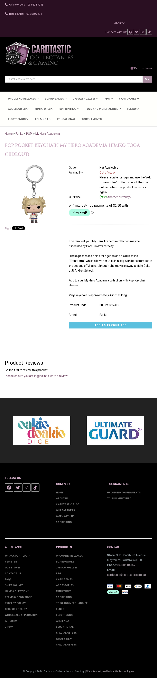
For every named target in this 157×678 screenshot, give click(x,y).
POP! (29, 133)
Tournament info (119, 498)
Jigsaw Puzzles (84, 98)
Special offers (66, 644)
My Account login (17, 555)
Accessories (17, 108)
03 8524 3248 (35, 4)
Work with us (65, 516)
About (118, 23)
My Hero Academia (47, 133)
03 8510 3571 (34, 13)
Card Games (128, 98)
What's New (64, 638)
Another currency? (119, 197)
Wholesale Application (21, 615)
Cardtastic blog (68, 504)
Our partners (65, 510)
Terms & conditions (18, 597)
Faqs (8, 579)
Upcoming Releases (22, 98)
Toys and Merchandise (102, 108)
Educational (66, 119)
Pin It (8, 228)
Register (11, 561)
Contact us (13, 573)
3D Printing (68, 108)
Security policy (16, 609)
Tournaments (92, 119)
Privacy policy (15, 603)
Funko (131, 108)
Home (9, 133)
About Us (62, 498)
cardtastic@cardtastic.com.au (126, 574)
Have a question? (17, 591)
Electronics (17, 119)
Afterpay (11, 621)
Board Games (54, 98)
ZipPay (9, 626)
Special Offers (66, 632)
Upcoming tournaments (124, 492)
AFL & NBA (42, 119)
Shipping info (14, 585)
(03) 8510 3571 (127, 565)
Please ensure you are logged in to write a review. (36, 376)
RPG (107, 98)
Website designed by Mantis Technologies (110, 671)
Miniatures (43, 108)
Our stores (12, 567)
